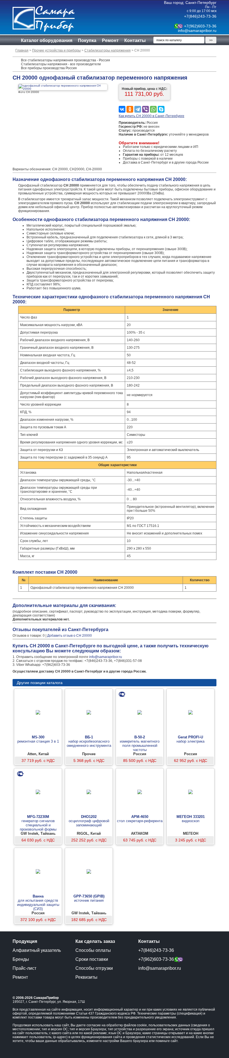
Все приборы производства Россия (49, 68)
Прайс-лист (24, 968)
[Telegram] (137, 109)
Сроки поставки (91, 959)
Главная (21, 50)
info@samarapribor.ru (197, 30)
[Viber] (145, 109)
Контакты (135, 40)
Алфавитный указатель (37, 950)
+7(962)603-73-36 (200, 26)
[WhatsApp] (153, 109)
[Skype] (161, 109)
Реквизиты (86, 977)
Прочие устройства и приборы (56, 50)
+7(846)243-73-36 (200, 16)
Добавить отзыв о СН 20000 (69, 636)
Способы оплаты (93, 950)
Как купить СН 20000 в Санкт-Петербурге (151, 116)
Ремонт (110, 40)
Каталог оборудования (46, 40)
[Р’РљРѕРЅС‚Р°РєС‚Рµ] (122, 109)
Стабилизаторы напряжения (107, 50)
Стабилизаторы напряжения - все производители (61, 64)
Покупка (87, 40)
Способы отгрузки (94, 968)
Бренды (21, 959)
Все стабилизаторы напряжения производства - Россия (65, 60)
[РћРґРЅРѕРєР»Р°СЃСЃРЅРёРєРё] (130, 109)
